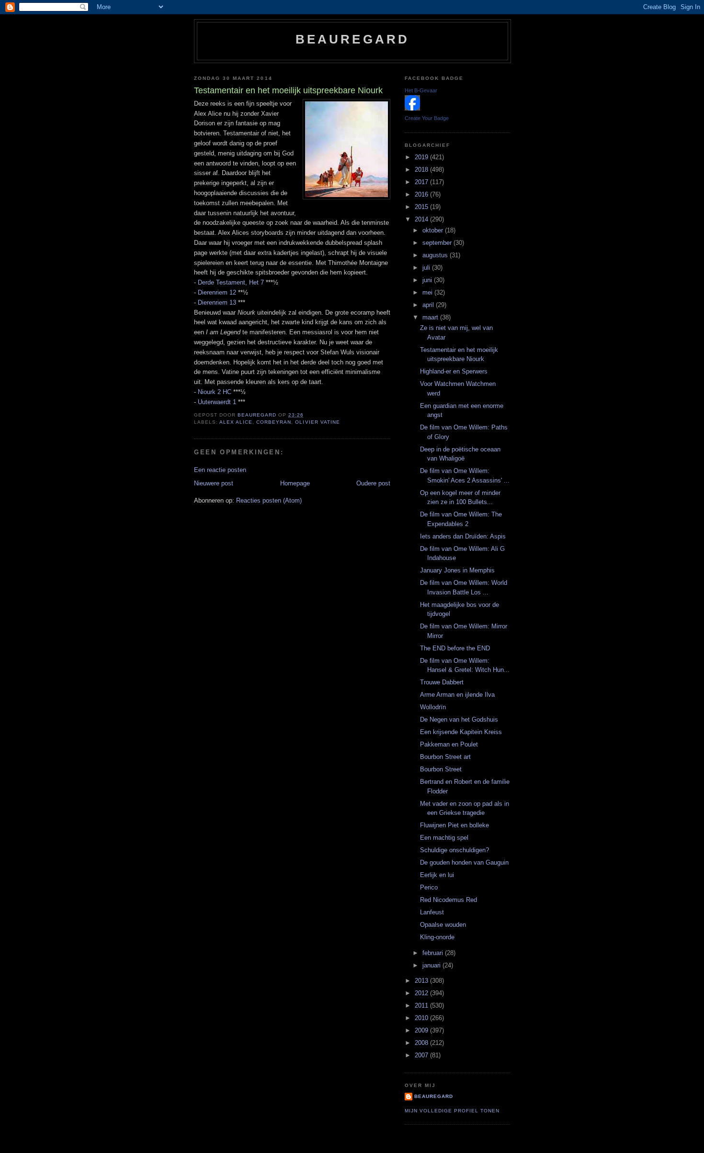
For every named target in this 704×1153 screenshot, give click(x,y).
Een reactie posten (220, 469)
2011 (422, 1005)
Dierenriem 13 (217, 302)
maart (431, 317)
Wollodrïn (433, 707)
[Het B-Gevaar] (412, 108)
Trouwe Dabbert (442, 682)
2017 (422, 182)
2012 (422, 993)
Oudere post (373, 483)
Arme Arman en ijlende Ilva (457, 694)
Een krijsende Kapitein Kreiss (461, 732)
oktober (433, 230)
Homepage (295, 483)
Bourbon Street (441, 769)
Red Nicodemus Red (448, 899)
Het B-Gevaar (421, 90)
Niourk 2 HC (214, 391)
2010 (422, 1017)
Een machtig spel (444, 837)
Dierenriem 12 (217, 292)
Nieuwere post (213, 483)
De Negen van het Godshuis (459, 719)
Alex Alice (235, 422)
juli (427, 267)
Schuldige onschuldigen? (454, 850)
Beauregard (352, 39)
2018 (422, 169)
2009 (422, 1030)
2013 (422, 980)
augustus (436, 255)
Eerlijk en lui (437, 874)
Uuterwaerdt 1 (217, 402)
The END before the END (455, 648)
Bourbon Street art (445, 756)
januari (432, 965)
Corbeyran (273, 422)
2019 (422, 157)
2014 (422, 219)
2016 (422, 194)
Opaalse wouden (443, 924)
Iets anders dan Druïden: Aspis (463, 536)
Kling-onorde (437, 937)
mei (428, 292)
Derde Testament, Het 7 (231, 282)
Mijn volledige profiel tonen (452, 1110)
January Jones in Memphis (457, 570)
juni (428, 280)
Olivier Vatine (317, 422)
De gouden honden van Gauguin (464, 862)
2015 (422, 206)
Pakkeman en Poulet (449, 744)
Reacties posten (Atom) (269, 500)
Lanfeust (432, 912)
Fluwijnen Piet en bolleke (454, 825)
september (438, 242)
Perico (429, 887)
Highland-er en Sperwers (454, 371)
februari (433, 952)
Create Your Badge (427, 118)
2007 (422, 1055)
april (429, 304)
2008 (422, 1042)
